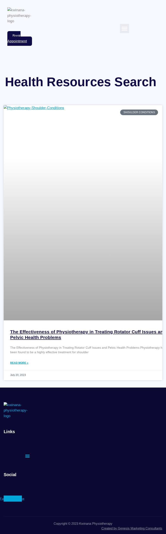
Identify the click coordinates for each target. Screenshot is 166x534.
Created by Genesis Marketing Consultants (131, 528)
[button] (124, 28)
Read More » (19, 362)
